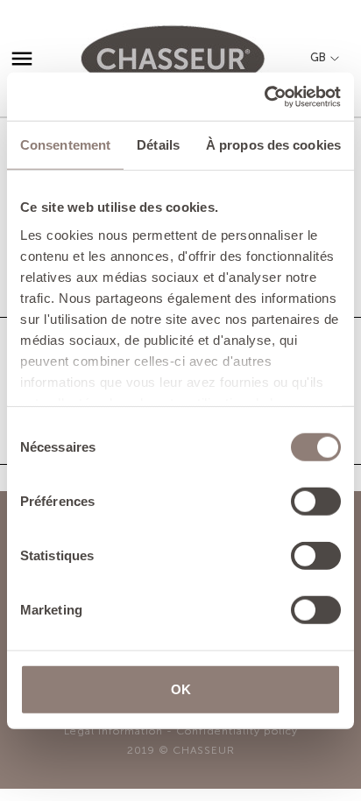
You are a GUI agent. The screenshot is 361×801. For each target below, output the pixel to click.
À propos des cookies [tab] (273, 144)
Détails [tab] (158, 144)
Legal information (113, 731)
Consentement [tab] (65, 144)
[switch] (316, 502)
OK (181, 689)
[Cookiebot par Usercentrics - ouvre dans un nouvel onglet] (264, 96)
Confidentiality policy (237, 731)
